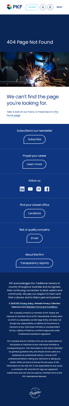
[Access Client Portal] (50, 7)
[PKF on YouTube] (30, 189)
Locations (34, 213)
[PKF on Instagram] (38, 189)
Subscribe (34, 139)
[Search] (43, 7)
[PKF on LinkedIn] (22, 189)
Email (34, 238)
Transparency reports (34, 263)
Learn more (36, 165)
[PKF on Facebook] (47, 189)
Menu (59, 7)
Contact (32, 7)
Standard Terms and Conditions (41, 307)
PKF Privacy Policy (24, 303)
